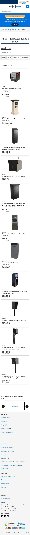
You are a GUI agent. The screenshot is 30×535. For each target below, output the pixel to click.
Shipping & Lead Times (7, 451)
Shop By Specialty (6, 428)
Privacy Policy (5, 443)
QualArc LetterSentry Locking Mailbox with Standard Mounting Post (13, 377)
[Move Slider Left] (3, 406)
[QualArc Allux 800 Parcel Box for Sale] (15, 251)
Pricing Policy (4, 455)
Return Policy (4, 440)
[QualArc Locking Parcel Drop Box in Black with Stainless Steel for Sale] (15, 280)
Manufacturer (25, 57)
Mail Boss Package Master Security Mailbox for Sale (12, 89)
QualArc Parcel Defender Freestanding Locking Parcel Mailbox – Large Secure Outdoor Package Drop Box (13, 205)
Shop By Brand (5, 425)
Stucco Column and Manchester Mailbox (14, 119)
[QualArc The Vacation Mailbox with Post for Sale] (15, 308)
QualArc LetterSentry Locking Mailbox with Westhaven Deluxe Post (13, 348)
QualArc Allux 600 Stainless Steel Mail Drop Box (13, 234)
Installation (4, 421)
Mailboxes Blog (5, 483)
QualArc (4, 117)
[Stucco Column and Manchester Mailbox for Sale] (15, 107)
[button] (27, 6)
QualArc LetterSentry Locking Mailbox (13, 176)
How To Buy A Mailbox (7, 432)
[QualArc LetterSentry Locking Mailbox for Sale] (15, 164)
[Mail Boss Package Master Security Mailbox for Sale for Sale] (15, 77)
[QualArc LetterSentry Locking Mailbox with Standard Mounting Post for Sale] (15, 364)
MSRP (13, 19)
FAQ (2, 480)
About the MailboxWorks (8, 476)
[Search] (27, 11)
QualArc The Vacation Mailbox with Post (14, 320)
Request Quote (5, 417)
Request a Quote (15, 16)
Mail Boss (4, 86)
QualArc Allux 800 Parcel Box (11, 263)
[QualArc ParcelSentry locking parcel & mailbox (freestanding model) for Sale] (15, 136)
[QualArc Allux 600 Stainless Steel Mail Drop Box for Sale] (15, 222)
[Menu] (2, 6)
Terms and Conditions (7, 447)
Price (3, 57)
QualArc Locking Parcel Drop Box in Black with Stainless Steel (14, 292)
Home (2, 29)
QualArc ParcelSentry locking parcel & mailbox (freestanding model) (13, 148)
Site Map (3, 487)
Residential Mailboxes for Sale (12, 29)
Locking (9, 57)
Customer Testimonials (7, 491)
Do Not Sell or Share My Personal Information (13, 461)
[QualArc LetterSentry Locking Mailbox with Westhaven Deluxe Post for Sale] (15, 336)
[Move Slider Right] (27, 406)
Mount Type (16, 57)
